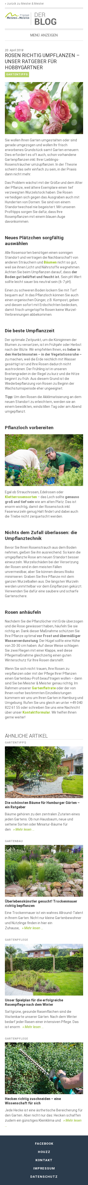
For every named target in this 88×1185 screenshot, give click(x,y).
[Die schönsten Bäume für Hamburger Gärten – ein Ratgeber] (44, 772)
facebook (44, 1143)
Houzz (44, 1152)
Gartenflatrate (44, 688)
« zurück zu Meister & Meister (24, 3)
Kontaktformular (36, 712)
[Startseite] (18, 15)
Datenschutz (44, 1176)
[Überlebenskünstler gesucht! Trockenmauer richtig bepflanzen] (44, 871)
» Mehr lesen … (23, 829)
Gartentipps (17, 74)
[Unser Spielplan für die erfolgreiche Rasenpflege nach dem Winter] (44, 970)
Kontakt (44, 1160)
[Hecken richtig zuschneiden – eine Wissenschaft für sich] (44, 1068)
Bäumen (50, 262)
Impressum (44, 1168)
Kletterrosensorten (21, 497)
